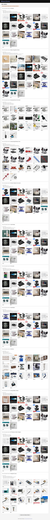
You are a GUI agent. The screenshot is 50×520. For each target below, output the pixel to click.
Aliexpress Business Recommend (28, 518)
